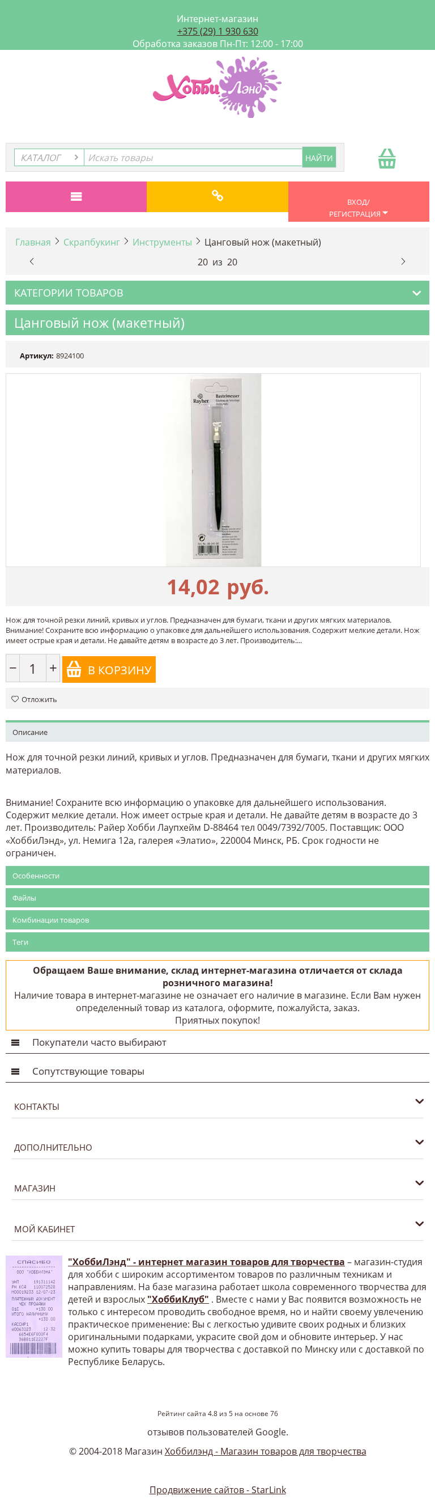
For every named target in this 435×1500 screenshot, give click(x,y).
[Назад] (32, 259)
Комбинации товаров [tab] (50, 920)
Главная (33, 242)
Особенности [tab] (35, 876)
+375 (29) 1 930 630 (217, 31)
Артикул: (37, 355)
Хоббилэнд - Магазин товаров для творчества (265, 1451)
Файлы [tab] (24, 898)
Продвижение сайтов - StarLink (218, 1490)
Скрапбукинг (91, 242)
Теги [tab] (20, 942)
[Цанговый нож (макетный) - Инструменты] (213, 470)
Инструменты (162, 242)
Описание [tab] (30, 732)
